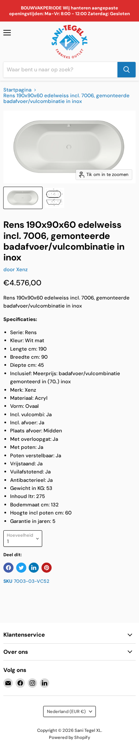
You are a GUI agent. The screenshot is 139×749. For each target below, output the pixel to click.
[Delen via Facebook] (8, 568)
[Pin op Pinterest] (46, 568)
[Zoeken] (126, 69)
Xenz (22, 269)
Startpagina (17, 90)
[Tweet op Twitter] (21, 568)
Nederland (66, 711)
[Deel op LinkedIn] (34, 568)
